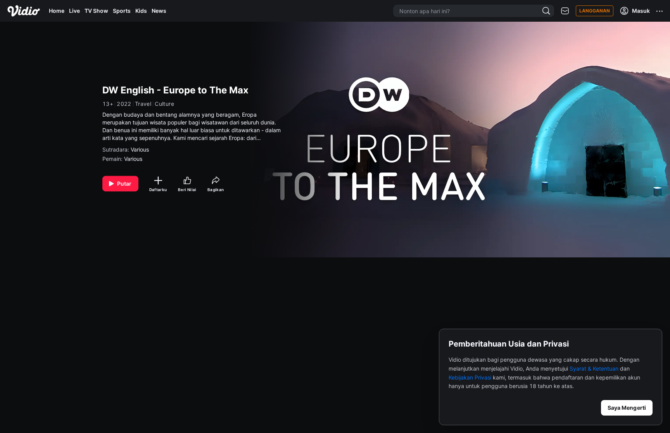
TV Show (96, 10)
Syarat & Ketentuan (594, 368)
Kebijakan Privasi (470, 377)
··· (660, 11)
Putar (124, 183)
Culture (164, 104)
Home (56, 10)
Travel (143, 104)
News (159, 10)
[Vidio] (23, 11)
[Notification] (565, 11)
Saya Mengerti (627, 407)
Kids (141, 10)
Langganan (594, 11)
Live (74, 10)
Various (140, 149)
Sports (122, 10)
